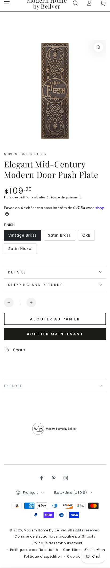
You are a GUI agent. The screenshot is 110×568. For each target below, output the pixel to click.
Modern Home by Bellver (25, 154)
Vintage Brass (22, 237)
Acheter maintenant (55, 334)
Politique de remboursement (58, 543)
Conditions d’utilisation (84, 550)
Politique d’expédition (43, 556)
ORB (88, 237)
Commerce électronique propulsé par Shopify (54, 536)
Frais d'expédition (18, 197)
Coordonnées (79, 556)
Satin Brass (60, 237)
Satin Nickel (20, 250)
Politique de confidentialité (34, 550)
